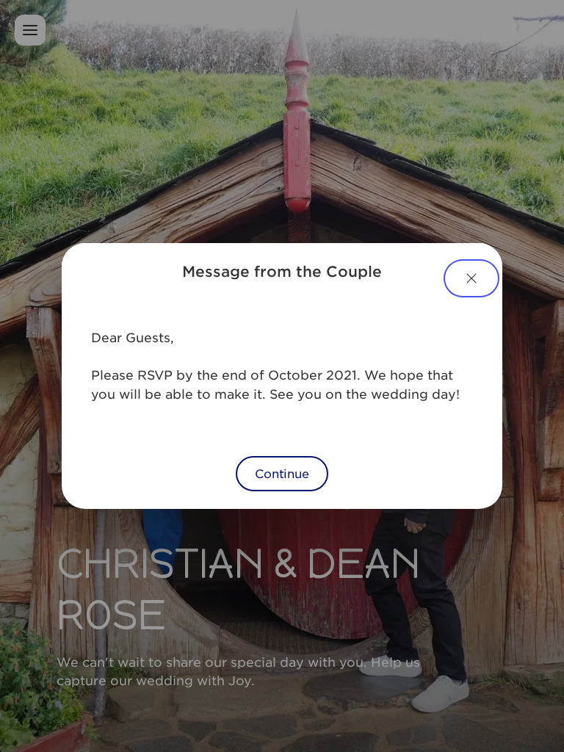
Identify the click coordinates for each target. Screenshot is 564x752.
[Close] (471, 278)
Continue (282, 473)
